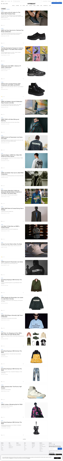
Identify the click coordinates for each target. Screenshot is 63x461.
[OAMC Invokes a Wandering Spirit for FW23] (36, 410)
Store (50, 5)
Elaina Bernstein (4, 142)
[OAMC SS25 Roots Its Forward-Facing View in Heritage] (36, 214)
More (41, 5)
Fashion (13, 5)
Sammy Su (3, 338)
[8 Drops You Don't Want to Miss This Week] (36, 249)
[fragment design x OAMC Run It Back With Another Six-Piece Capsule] (36, 160)
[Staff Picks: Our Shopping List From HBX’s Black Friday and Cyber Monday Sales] (36, 338)
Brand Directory (18, 445)
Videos (34, 5)
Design (24, 5)
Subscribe (60, 448)
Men (24, 444)
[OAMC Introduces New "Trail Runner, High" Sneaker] (36, 392)
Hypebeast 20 (11, 447)
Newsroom (41, 445)
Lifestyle (30, 5)
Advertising (41, 448)
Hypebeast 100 (11, 446)
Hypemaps (33, 445)
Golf (24, 447)
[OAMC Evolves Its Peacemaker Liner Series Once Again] (36, 142)
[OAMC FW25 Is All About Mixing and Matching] (36, 125)
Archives (25, 448)
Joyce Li (3, 70)
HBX (32, 447)
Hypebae (33, 446)
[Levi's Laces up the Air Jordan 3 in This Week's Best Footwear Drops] (36, 18)
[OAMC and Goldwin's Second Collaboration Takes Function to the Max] (36, 107)
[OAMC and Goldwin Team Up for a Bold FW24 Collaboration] (36, 178)
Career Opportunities (42, 446)
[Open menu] (1, 3)
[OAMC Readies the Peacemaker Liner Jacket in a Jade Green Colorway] (36, 303)
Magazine (10, 445)
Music (27, 5)
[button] (14, 25)
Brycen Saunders (4, 196)
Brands (38, 5)
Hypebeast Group (42, 444)
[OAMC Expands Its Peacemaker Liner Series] (36, 267)
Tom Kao (3, 89)
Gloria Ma (3, 177)
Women (25, 445)
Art (20, 5)
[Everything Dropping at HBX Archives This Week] (36, 285)
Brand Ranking (18, 444)
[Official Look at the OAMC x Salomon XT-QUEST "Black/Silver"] (36, 71)
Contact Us (41, 451)
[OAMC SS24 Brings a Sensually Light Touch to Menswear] (36, 321)
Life (24, 446)
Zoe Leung (3, 285)
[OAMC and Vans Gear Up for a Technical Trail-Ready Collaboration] (36, 35)
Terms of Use (57, 450)
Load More (24, 439)
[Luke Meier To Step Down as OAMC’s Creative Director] (36, 231)
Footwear (17, 5)
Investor (41, 447)
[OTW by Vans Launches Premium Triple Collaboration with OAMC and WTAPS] (36, 89)
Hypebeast (33, 444)
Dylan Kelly (3, 107)
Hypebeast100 (45, 5)
